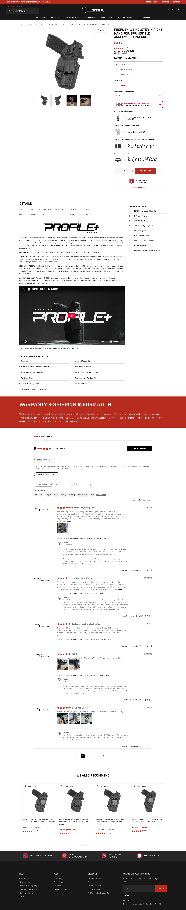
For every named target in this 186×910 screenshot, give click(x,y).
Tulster (85, 215)
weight (48, 495)
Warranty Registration (29, 889)
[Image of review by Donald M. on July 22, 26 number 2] (74, 664)
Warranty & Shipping (28, 886)
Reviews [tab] (39, 437)
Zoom (102, 30)
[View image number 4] (85, 100)
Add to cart (145, 171)
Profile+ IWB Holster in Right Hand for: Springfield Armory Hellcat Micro (74, 822)
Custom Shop (151, 2)
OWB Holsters (107, 18)
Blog (90, 882)
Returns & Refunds (27, 893)
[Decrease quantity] (116, 171)
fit (36, 495)
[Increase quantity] (132, 171)
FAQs (21, 896)
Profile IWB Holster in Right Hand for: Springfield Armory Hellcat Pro (39, 821)
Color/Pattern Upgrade (124, 91)
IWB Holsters (90, 18)
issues (56, 495)
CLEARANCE (164, 2)
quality (63, 495)
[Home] (93, 9)
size (41, 495)
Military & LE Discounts (98, 893)
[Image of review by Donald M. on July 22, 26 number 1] (62, 664)
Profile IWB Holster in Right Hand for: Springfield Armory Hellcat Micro (111, 822)
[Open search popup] (168, 10)
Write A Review (139, 448)
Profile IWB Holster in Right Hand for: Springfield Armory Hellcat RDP (148, 821)
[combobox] (63, 485)
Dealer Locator (60, 889)
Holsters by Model (72, 18)
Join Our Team (94, 886)
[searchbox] (41, 484)
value (92, 495)
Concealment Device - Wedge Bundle (134, 139)
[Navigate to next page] (108, 755)
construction (82, 495)
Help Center (24, 882)
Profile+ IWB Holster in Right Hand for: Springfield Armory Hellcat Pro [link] (78, 24)
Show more (101, 495)
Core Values (59, 882)
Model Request (94, 889)
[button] (125, 52)
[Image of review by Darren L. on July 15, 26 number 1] (62, 718)
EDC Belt (122, 153)
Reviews (57, 886)
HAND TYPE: (118, 81)
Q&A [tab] (49, 437)
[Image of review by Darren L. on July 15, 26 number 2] (74, 718)
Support (176, 2)
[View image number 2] (57, 100)
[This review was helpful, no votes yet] (145, 570)
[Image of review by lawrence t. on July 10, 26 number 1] (62, 528)
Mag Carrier (123, 112)
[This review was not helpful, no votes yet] (149, 570)
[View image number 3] (71, 100)
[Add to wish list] (160, 170)
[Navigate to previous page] (77, 755)
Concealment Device (127, 126)
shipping (72, 495)
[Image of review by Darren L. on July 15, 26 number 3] (86, 718)
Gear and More (144, 18)
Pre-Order (55, 18)
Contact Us (24, 879)
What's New (40, 18)
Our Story (58, 879)
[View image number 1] (44, 100)
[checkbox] (125, 118)
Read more (67, 521)
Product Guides (95, 879)
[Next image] (97, 100)
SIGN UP (161, 888)
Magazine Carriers (125, 18)
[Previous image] (32, 100)
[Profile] (173, 10)
